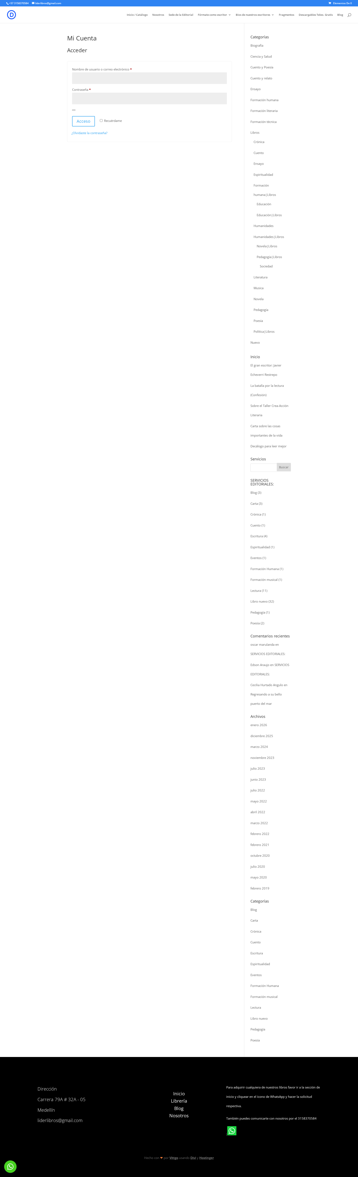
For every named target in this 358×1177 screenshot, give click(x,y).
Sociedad (266, 266)
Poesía (258, 321)
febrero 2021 (259, 845)
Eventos (256, 558)
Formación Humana (264, 569)
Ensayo (255, 89)
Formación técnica (263, 122)
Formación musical (264, 580)
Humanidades (263, 226)
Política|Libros (264, 331)
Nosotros (158, 15)
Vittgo (173, 1158)
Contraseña (89, 89)
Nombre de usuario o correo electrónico (110, 69)
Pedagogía (261, 310)
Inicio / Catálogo (137, 15)
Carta (254, 503)
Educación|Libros (269, 215)
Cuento (259, 153)
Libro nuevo (259, 601)
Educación (264, 204)
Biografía (256, 45)
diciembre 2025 (261, 736)
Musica (259, 288)
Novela (259, 299)
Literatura (260, 277)
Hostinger (206, 1158)
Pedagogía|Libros (269, 257)
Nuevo (255, 342)
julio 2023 (257, 768)
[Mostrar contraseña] (73, 110)
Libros (254, 132)
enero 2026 (258, 725)
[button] (10, 1166)
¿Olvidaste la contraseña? (89, 133)
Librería (179, 1101)
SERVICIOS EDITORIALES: (267, 654)
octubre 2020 (260, 855)
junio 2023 (258, 779)
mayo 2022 (258, 801)
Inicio (179, 1093)
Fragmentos (286, 15)
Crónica (259, 142)
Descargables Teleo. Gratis (316, 15)
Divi (193, 1158)
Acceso (83, 121)
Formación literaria (264, 111)
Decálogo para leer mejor (268, 446)
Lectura (255, 590)
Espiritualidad (263, 174)
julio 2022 (257, 790)
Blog (340, 15)
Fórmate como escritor (212, 15)
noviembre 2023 (262, 758)
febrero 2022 (259, 834)
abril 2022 (257, 812)
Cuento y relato (261, 78)
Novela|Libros (267, 246)
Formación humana (264, 100)
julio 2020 (257, 866)
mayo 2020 (258, 877)
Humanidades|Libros (269, 237)
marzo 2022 (259, 823)
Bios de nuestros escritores (253, 15)
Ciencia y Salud (261, 56)
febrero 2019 (259, 888)
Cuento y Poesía (261, 67)
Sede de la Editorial (181, 15)
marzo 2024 (259, 747)
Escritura (256, 536)
